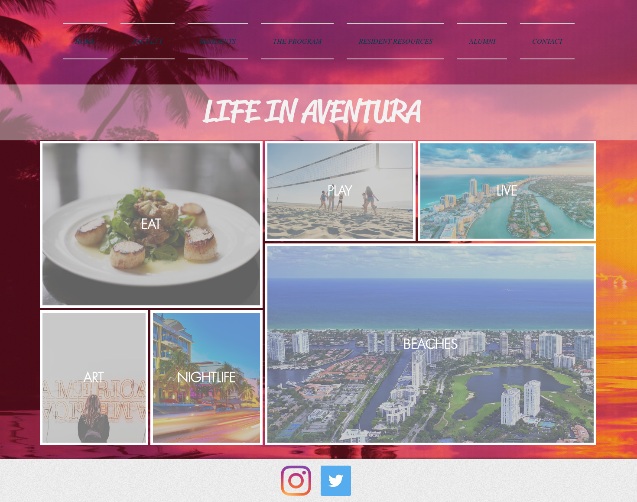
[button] (147, 41)
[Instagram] (296, 481)
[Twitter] (336, 481)
